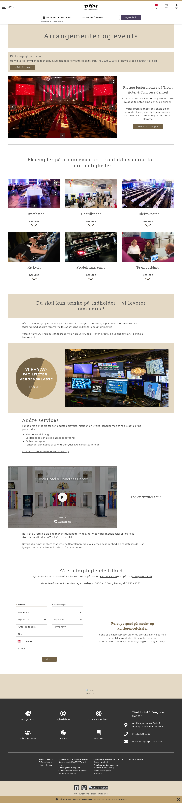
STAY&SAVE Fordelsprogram (73, 759)
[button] (20, 641)
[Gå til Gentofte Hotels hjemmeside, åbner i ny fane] (122, 691)
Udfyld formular (22, 67)
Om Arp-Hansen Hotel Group (109, 759)
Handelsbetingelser (102, 771)
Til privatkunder (46, 765)
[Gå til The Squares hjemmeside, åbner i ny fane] (75, 691)
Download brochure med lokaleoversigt (45, 451)
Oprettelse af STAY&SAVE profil (72, 762)
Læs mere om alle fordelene (114, 799)
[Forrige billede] (13, 107)
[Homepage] (91, 8)
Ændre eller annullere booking (52, 21)
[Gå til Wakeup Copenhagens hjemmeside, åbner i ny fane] (138, 691)
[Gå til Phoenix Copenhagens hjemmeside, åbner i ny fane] (13, 691)
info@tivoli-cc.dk (148, 61)
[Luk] (178, 799)
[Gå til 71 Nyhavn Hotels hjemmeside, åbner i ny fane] (28, 691)
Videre (49, 659)
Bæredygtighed (101, 762)
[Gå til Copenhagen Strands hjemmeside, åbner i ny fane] (44, 691)
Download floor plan (147, 127)
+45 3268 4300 (106, 61)
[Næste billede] (112, 107)
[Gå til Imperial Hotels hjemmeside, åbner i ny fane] (60, 691)
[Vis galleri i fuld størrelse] (112, 81)
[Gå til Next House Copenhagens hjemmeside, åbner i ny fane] (169, 691)
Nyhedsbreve (46, 759)
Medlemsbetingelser (67, 773)
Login (61, 765)
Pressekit (98, 773)
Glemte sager (136, 759)
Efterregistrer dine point (69, 768)
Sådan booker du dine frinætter (72, 771)
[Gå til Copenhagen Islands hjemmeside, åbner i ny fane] (107, 691)
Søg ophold (130, 17)
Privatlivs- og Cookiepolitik (106, 765)
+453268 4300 (108, 576)
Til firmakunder (45, 762)
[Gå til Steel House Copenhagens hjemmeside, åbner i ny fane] (154, 691)
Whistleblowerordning (104, 768)
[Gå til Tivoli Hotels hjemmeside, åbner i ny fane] (91, 691)
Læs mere (36, 387)
